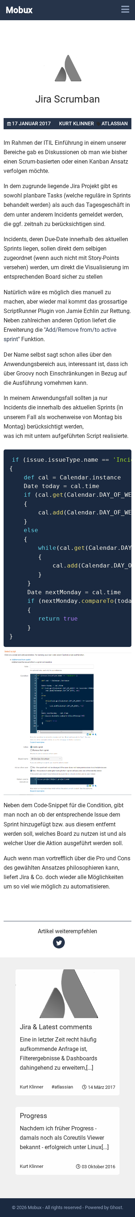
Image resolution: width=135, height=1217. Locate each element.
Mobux (19, 10)
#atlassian (62, 1087)
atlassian (115, 123)
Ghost (116, 1207)
